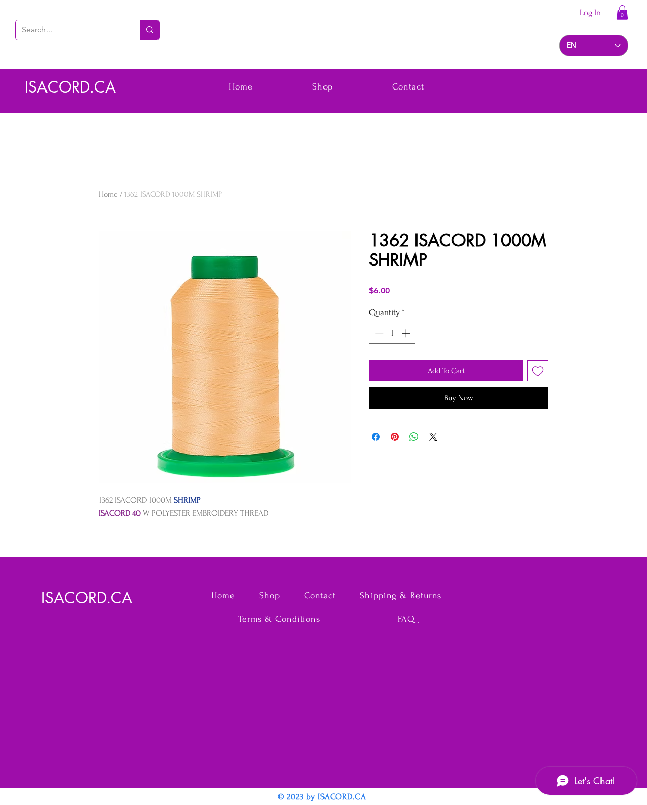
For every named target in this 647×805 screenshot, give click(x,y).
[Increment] (406, 333)
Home (108, 194)
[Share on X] (433, 437)
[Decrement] (378, 333)
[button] (622, 12)
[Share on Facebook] (375, 437)
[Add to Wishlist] (537, 370)
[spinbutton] (392, 333)
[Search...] (149, 30)
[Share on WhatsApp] (414, 437)
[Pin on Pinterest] (395, 437)
